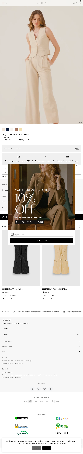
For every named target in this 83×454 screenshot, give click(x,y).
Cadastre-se (41, 240)
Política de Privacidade (59, 443)
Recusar (36, 448)
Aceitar (47, 448)
